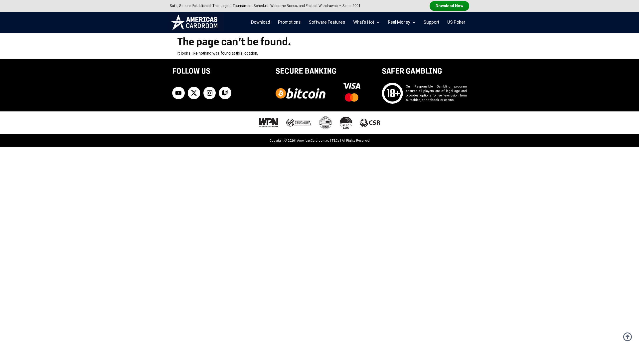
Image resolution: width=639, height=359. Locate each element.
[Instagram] (209, 93)
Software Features (327, 22)
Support (431, 22)
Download (260, 22)
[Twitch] (225, 93)
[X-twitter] (194, 93)
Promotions (289, 22)
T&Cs (335, 140)
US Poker (456, 22)
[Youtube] (178, 93)
